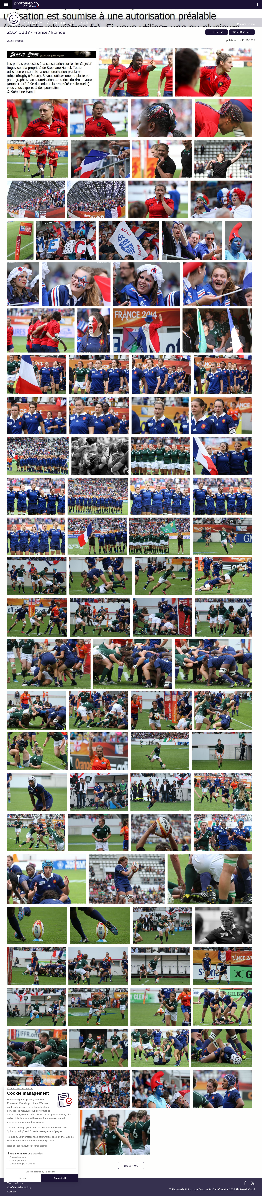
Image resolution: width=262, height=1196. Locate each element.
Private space (246, 24)
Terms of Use (15, 1183)
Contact (11, 1191)
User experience (18, 1160)
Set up (22, 1178)
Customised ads (18, 1157)
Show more (131, 1165)
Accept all (60, 1178)
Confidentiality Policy (19, 1187)
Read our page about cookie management (27, 1146)
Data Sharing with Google (22, 1163)
